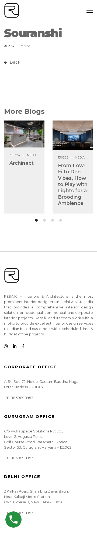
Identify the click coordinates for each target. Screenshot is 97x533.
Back (14, 62)
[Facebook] (23, 346)
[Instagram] (6, 346)
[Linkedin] (15, 346)
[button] (36, 220)
